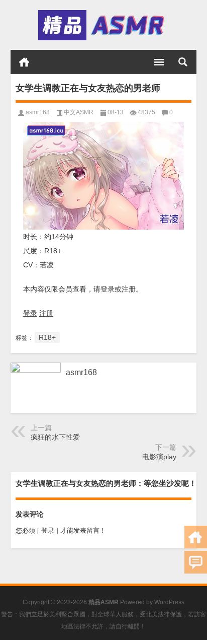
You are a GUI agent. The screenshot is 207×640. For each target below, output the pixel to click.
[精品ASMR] (103, 25)
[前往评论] (195, 562)
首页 (24, 62)
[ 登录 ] (47, 530)
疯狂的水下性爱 (55, 437)
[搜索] (182, 62)
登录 (30, 313)
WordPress (169, 602)
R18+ (47, 337)
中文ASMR (78, 112)
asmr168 (38, 112)
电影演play (159, 457)
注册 (46, 313)
